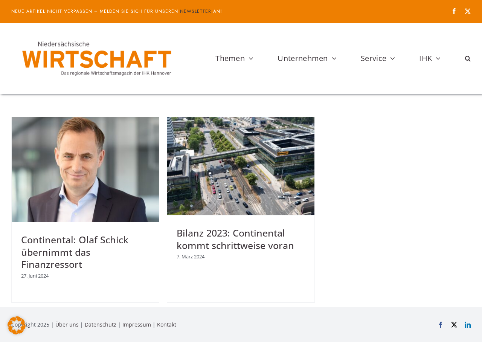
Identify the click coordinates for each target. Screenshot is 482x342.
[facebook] (454, 11)
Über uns (67, 324)
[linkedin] (468, 325)
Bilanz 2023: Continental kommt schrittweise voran (235, 239)
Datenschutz (100, 324)
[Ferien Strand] (96, 37)
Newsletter (195, 11)
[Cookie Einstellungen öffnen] (17, 332)
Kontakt (166, 324)
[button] (468, 58)
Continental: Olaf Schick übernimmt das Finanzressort (74, 251)
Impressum (136, 324)
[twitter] (468, 11)
